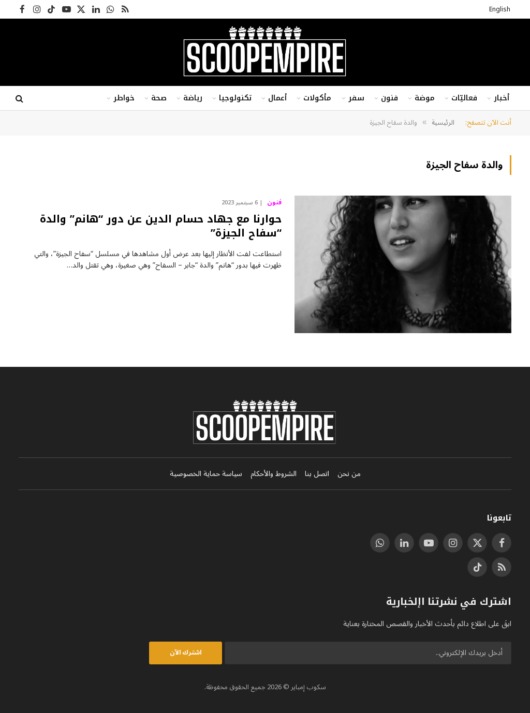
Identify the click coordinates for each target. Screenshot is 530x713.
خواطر (124, 98)
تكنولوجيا (235, 98)
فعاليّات (464, 98)
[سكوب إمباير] (265, 52)
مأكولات (317, 98)
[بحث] (20, 98)
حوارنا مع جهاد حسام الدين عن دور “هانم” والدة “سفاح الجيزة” (161, 226)
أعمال (277, 98)
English (499, 9)
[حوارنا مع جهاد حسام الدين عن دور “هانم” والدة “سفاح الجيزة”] (403, 264)
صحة (159, 98)
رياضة (192, 98)
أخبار (501, 98)
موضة (425, 98)
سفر (356, 98)
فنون (389, 98)
